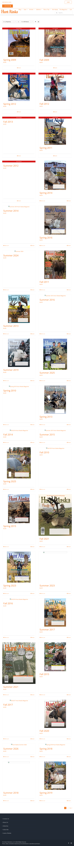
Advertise (5, 826)
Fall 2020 (44, 730)
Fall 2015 (44, 674)
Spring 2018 (46, 748)
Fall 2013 (8, 121)
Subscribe (5, 829)
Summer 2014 (10, 210)
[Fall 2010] (55, 448)
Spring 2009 (9, 59)
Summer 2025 (47, 372)
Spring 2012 (9, 103)
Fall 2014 (8, 434)
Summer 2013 (10, 325)
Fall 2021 (44, 538)
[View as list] (38, 21)
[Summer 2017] (55, 612)
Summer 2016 (47, 299)
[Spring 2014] (55, 175)
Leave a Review (7, 833)
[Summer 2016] (55, 296)
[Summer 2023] (55, 567)
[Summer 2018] (18, 776)
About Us (5, 822)
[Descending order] (18, 21)
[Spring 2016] (55, 220)
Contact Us (6, 819)
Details (19, 67)
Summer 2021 (10, 686)
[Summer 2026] (18, 745)
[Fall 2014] (18, 431)
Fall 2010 (44, 452)
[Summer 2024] (18, 251)
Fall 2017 (8, 704)
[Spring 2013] (55, 400)
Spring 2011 (46, 147)
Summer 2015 (47, 434)
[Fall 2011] (55, 264)
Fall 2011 (44, 281)
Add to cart (43, 200)
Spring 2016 (46, 237)
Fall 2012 (44, 103)
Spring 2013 (46, 416)
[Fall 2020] (55, 714)
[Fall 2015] (55, 656)
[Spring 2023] (18, 567)
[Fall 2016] (18, 599)
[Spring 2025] (18, 462)
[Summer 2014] (18, 207)
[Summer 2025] (55, 354)
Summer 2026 (10, 748)
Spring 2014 (46, 192)
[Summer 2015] (55, 431)
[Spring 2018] (55, 745)
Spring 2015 (9, 526)
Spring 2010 (9, 390)
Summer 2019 (10, 369)
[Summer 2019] (18, 353)
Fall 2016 (8, 603)
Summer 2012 (10, 165)
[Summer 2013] (18, 309)
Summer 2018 (10, 792)
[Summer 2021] (18, 663)
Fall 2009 (44, 59)
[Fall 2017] (18, 701)
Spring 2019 (46, 792)
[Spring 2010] (18, 387)
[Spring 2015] (18, 508)
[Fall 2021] (55, 515)
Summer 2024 (10, 255)
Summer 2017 (47, 629)
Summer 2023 (47, 585)
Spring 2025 (9, 481)
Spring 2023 (9, 585)
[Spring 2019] (55, 776)
